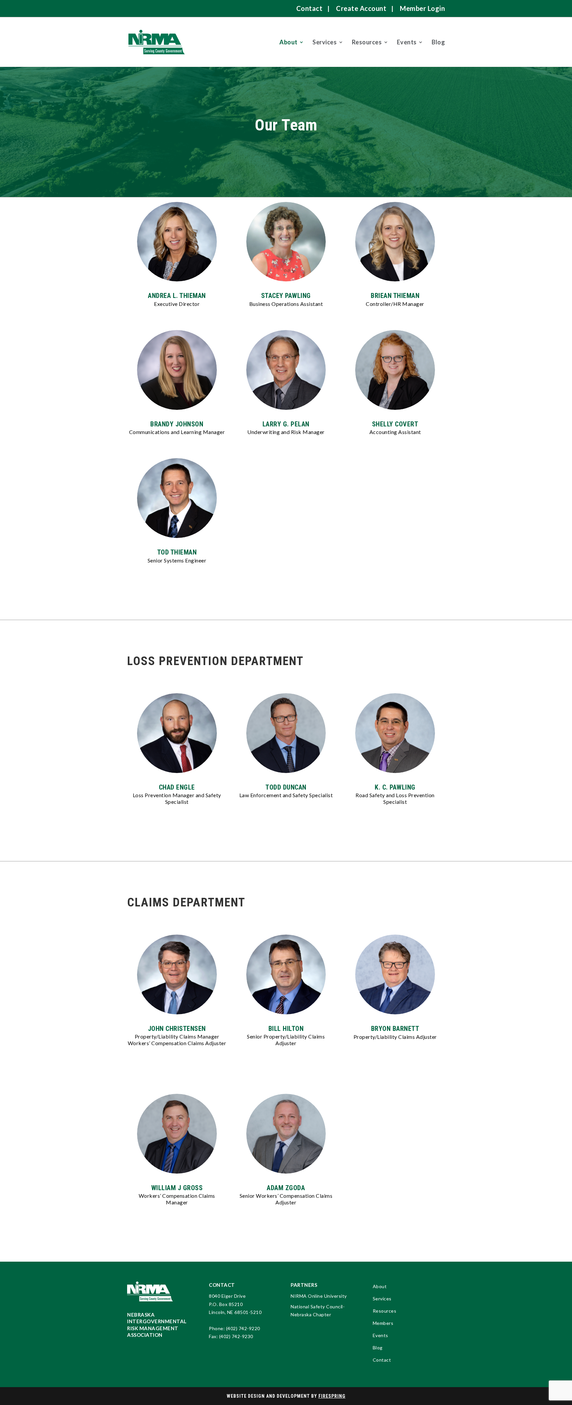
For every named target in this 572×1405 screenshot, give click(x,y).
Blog (438, 42)
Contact (309, 8)
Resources (367, 42)
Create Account (361, 8)
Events (407, 42)
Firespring (332, 1396)
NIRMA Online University (319, 1296)
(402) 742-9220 (243, 1328)
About (288, 42)
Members (383, 1323)
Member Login (422, 8)
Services (324, 42)
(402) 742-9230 (236, 1336)
